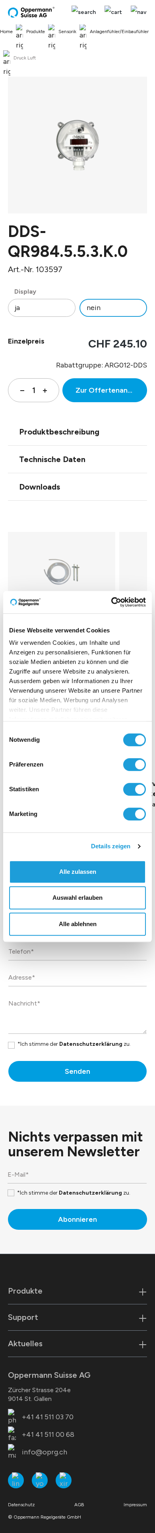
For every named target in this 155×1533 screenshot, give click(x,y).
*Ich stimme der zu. (74, 1044)
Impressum (135, 1504)
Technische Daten (52, 459)
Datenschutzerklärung (90, 1044)
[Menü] (136, 12)
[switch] (134, 764)
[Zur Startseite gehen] (32, 12)
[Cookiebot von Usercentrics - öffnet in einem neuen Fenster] (111, 602)
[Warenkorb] (113, 12)
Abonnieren (77, 1219)
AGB (79, 1504)
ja (17, 307)
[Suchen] (83, 12)
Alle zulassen (77, 871)
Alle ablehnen (78, 924)
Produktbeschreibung (59, 432)
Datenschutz (21, 1504)
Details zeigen (110, 846)
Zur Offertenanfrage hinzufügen (111, 390)
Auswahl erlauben (77, 897)
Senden (77, 1071)
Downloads (39, 487)
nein (94, 307)
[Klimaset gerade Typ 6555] (61, 572)
